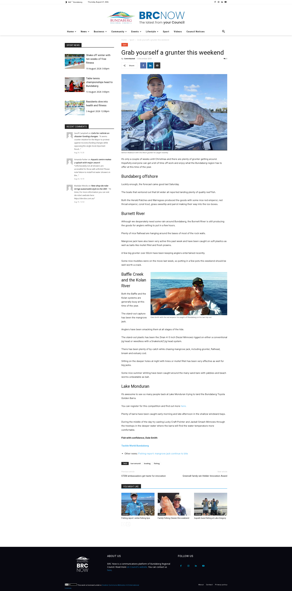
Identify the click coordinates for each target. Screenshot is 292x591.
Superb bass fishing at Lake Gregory (210, 518)
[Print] (157, 65)
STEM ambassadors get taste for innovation (143, 476)
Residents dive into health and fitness (97, 103)
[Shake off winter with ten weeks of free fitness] (75, 61)
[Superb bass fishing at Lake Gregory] (210, 504)
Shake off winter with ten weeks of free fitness (98, 59)
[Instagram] (218, 2)
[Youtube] (225, 2)
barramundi (136, 463)
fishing (157, 463)
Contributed (129, 58)
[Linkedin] (222, 2)
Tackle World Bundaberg (135, 445)
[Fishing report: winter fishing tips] (138, 504)
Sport (132, 40)
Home (124, 40)
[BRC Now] (146, 17)
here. (183, 406)
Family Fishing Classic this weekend (173, 518)
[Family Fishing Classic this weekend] (174, 504)
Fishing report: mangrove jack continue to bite (163, 453)
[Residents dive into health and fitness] (75, 107)
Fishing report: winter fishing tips (135, 518)
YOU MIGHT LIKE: (131, 486)
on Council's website (137, 566)
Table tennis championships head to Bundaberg (99, 82)
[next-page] (128, 524)
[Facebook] (215, 2)
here (109, 570)
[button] (223, 31)
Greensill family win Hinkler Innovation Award (205, 476)
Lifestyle (125, 514)
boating (147, 463)
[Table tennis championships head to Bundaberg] (75, 84)
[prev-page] (123, 524)
